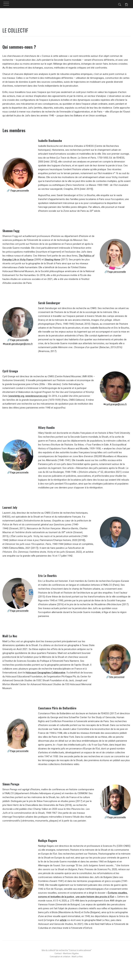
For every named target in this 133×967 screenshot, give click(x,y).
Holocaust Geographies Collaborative (45, 672)
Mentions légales (71, 953)
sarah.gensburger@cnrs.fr (19, 343)
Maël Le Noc (77, 956)
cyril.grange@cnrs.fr (116, 404)
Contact (58, 953)
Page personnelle (20, 190)
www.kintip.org (16, 395)
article (63, 920)
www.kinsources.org (36, 395)
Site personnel (116, 677)
